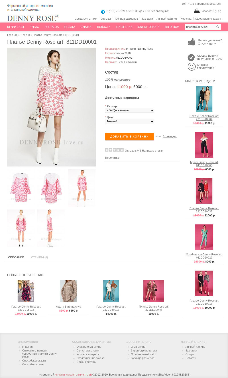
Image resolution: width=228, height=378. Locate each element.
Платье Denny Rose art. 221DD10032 (204, 210)
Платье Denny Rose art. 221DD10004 (204, 118)
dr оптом (172, 27)
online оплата (148, 27)
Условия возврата (88, 354)
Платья (25, 35)
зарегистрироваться (208, 3)
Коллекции (124, 27)
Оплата (69, 27)
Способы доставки (34, 360)
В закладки (170, 136)
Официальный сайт (143, 354)
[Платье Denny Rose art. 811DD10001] (50, 165)
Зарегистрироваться (144, 350)
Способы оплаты (33, 364)
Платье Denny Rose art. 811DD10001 (56, 35)
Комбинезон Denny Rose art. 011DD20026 (204, 256)
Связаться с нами (86, 18)
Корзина (186, 18)
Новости (103, 27)
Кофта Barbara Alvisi (68, 306)
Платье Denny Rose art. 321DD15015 (26, 308)
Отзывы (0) (39, 257)
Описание (16, 257)
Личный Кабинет (196, 346)
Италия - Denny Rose (139, 48)
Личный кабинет (167, 18)
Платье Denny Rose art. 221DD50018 (111, 308)
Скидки (86, 27)
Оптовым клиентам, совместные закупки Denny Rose (39, 353)
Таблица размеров (126, 18)
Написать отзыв (152, 150)
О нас (35, 27)
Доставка (52, 27)
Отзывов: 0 (132, 150)
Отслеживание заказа (90, 358)
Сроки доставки (86, 362)
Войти (185, 3)
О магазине (138, 346)
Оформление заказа (208, 18)
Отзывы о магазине (89, 346)
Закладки (147, 18)
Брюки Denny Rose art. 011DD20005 (204, 164)
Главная (12, 35)
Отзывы (106, 18)
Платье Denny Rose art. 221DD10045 (154, 308)
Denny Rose (16, 27)
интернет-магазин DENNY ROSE (73, 374)
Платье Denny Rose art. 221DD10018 (204, 302)
